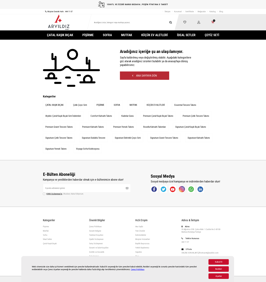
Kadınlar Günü (127, 116)
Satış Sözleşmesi (96, 243)
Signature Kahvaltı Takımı (199, 137)
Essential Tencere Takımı (185, 105)
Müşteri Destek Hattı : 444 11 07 (60, 11)
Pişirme (46, 226)
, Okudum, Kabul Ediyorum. (65, 194)
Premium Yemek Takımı (123, 126)
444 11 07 (185, 242)
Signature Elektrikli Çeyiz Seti (128, 137)
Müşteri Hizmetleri (142, 239)
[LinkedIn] (200, 189)
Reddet (218, 269)
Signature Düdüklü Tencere (93, 137)
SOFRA (107, 35)
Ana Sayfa (139, 226)
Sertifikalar (189, 11)
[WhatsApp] (191, 189)
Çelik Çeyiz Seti (80, 105)
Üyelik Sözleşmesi (96, 239)
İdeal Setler (47, 239)
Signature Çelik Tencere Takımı (58, 137)
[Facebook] (154, 189)
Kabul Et (218, 262)
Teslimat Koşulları (96, 235)
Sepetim (138, 252)
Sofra (45, 235)
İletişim (167, 11)
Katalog (213, 11)
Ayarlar (219, 276)
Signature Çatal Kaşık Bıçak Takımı (190, 126)
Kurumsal (178, 11)
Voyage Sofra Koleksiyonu (87, 148)
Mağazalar (202, 11)
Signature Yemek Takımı (55, 148)
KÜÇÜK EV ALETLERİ (154, 35)
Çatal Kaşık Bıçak (50, 243)
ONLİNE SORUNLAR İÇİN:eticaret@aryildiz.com (199, 253)
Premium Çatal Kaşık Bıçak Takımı (158, 116)
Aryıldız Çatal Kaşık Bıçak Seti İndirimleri (63, 116)
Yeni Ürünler (140, 231)
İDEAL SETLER (186, 35)
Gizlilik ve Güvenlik (96, 252)
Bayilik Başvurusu (142, 243)
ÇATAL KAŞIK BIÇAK (60, 35)
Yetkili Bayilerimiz (142, 247)
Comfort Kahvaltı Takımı (101, 116)
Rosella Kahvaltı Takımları (154, 126)
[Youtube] (172, 189)
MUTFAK (126, 35)
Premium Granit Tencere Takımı (59, 126)
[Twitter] (163, 189)
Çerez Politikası (137, 269)
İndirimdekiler (140, 235)
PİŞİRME (88, 35)
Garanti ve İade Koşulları (99, 247)
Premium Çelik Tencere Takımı (196, 116)
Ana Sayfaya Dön (146, 75)
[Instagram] (181, 189)
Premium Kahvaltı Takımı (93, 126)
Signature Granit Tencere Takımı (164, 137)
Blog (221, 11)
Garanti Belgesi (95, 231)
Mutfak (46, 231)
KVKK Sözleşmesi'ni (54, 194)
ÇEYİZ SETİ (212, 35)
